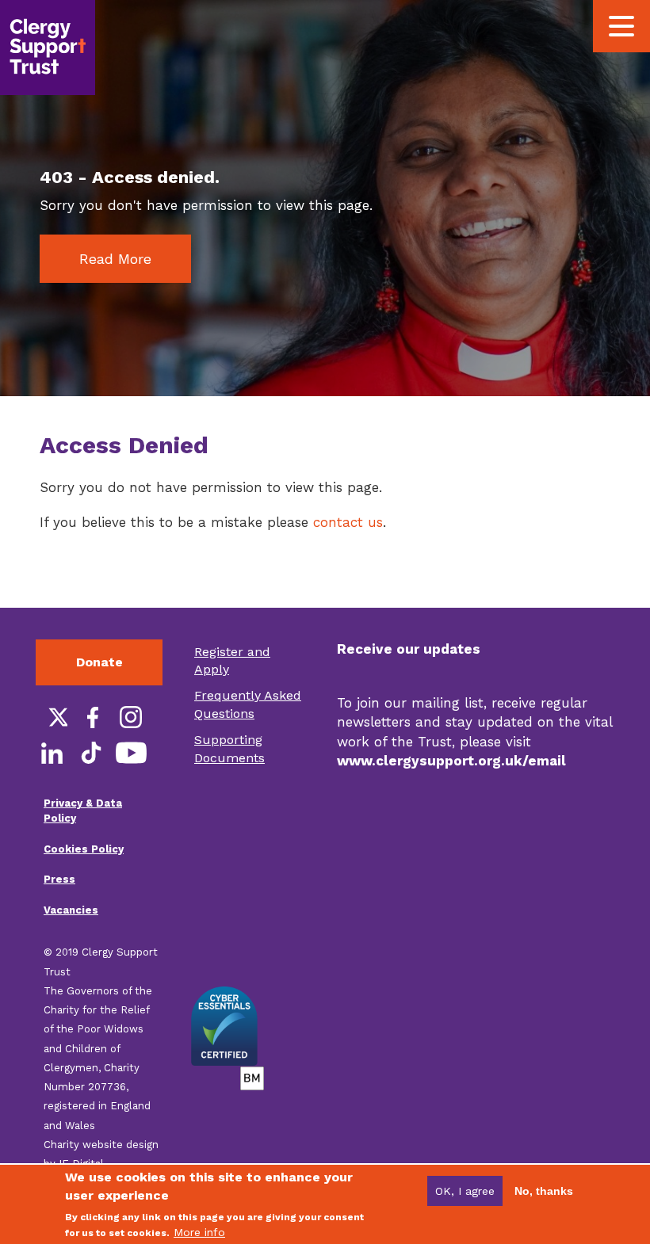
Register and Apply (232, 660)
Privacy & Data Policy (83, 810)
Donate (99, 662)
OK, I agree (465, 1191)
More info (199, 1232)
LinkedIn (51, 753)
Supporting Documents (229, 748)
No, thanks (543, 1191)
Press (59, 879)
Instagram (131, 717)
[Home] (47, 47)
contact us (348, 522)
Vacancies (71, 910)
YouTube (131, 753)
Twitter (51, 717)
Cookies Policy (84, 849)
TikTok (91, 753)
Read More (115, 258)
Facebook (91, 717)
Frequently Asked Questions (247, 704)
